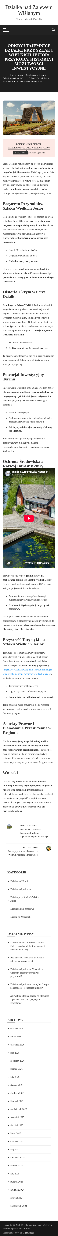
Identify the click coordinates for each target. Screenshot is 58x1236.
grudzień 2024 (17, 1190)
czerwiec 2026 (17, 1044)
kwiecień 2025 (17, 1157)
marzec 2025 (16, 1165)
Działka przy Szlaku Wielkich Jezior (29, 148)
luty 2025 (14, 1173)
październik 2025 (18, 1109)
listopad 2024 (16, 1198)
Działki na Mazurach (20, 917)
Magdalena (39, 152)
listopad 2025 (16, 1101)
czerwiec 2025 (17, 1141)
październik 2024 (18, 1206)
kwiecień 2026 (17, 1061)
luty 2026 (14, 1077)
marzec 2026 (16, 1069)
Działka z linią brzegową (22, 909)
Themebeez (28, 1232)
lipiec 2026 (15, 1036)
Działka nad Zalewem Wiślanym (29, 10)
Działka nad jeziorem (28, 144)
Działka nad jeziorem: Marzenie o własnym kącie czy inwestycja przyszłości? (26, 972)
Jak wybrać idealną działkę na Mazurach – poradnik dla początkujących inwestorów (29, 999)
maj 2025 (14, 1149)
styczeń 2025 (16, 1181)
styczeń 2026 (16, 1085)
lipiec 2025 (15, 1133)
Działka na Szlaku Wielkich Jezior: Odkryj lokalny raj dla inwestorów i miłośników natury (27, 946)
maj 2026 (14, 1052)
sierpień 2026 (16, 1028)
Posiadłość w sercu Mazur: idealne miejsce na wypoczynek (27, 959)
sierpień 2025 (16, 1125)
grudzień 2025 (17, 1093)
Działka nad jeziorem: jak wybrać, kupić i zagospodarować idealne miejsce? (30, 986)
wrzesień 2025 (17, 1117)
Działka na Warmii (19, 881)
